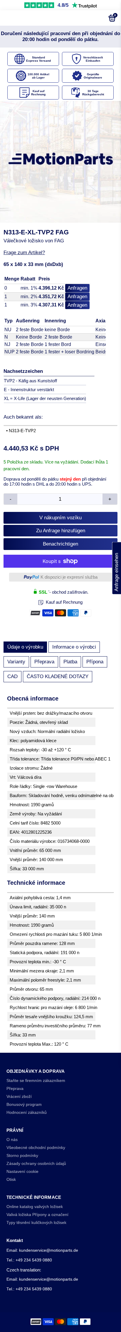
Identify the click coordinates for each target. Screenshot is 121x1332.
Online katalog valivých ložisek (34, 1206)
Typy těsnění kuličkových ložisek (36, 1222)
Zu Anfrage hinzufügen (60, 530)
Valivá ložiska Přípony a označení (37, 1214)
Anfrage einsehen (116, 568)
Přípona (94, 662)
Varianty (16, 662)
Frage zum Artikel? (24, 252)
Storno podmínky (22, 1155)
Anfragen (77, 288)
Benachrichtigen (60, 544)
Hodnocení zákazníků (26, 1112)
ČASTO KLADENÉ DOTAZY (57, 676)
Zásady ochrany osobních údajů (36, 1163)
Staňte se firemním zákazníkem (35, 1080)
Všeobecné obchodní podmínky (35, 1147)
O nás (12, 1139)
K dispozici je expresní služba (69, 577)
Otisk (11, 1179)
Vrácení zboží (19, 1096)
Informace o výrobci (74, 647)
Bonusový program (24, 1104)
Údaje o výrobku (25, 647)
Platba (70, 662)
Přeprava (44, 662)
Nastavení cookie (22, 1171)
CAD (12, 676)
